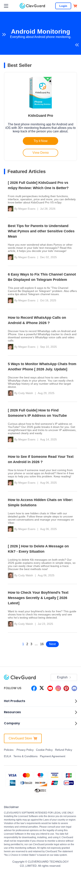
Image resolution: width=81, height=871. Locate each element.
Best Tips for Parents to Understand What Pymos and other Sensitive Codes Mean (41, 231)
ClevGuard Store (20, 738)
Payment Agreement (52, 756)
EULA (7, 756)
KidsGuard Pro (40, 116)
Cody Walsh (25, 393)
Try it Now (41, 141)
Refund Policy (63, 749)
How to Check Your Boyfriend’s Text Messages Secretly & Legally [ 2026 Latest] (38, 598)
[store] (75, 6)
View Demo (40, 152)
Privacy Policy (25, 749)
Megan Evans (26, 208)
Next (52, 644)
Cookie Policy (44, 749)
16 (42, 644)
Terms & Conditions (25, 756)
